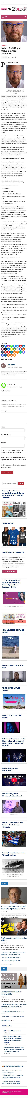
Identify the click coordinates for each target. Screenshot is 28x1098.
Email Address (5, 435)
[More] (14, 355)
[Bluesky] (8, 349)
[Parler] (2, 349)
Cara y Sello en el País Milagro (11, 957)
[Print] (8, 355)
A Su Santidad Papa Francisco (12, 1031)
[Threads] (5, 349)
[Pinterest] (5, 352)
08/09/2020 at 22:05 (12, 387)
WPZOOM (9, 1092)
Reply (20, 367)
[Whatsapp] (11, 346)
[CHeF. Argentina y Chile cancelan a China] (14, 927)
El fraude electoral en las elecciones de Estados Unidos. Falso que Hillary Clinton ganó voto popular (14, 1049)
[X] (2, 346)
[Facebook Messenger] (14, 346)
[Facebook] (5, 346)
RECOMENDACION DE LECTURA (13, 1066)
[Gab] (20, 352)
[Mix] (14, 352)
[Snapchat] (11, 349)
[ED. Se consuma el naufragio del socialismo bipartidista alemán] (14, 896)
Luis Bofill (11, 364)
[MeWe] (11, 352)
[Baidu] (2, 355)
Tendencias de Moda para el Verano (13, 1016)
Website (3, 442)
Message (4, 411)
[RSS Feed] (11, 355)
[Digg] (5, 355)
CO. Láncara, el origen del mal (11, 960)
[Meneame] (17, 352)
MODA (4, 969)
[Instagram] (8, 346)
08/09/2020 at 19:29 (12, 367)
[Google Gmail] (17, 349)
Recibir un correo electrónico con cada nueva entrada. (13, 466)
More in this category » (7, 964)
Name (3, 427)
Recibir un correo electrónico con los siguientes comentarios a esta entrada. (13, 458)
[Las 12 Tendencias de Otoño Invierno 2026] (14, 981)
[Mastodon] (23, 352)
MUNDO (4, 883)
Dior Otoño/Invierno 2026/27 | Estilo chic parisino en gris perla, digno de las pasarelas (13, 1007)
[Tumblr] (2, 352)
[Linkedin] (23, 346)
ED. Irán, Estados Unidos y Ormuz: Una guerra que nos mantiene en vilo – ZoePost (12, 1077)
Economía (4, 45)
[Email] (14, 349)
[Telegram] (17, 346)
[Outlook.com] (20, 349)
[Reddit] (23, 349)
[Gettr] (8, 352)
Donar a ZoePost (10, 571)
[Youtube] (20, 346)
